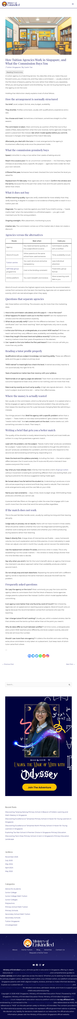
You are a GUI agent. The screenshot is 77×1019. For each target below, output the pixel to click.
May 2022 (9, 871)
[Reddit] (44, 655)
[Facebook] (29, 655)
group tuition (63, 470)
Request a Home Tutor (38, 953)
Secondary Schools (12, 918)
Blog (38, 950)
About (14, 950)
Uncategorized (11, 925)
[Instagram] (47, 655)
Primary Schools (11, 910)
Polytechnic (10, 903)
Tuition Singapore (13, 67)
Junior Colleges (11, 900)
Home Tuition (26, 950)
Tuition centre (12, 263)
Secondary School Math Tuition (17, 914)
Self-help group (12, 269)
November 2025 (11, 857)
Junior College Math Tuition (16, 896)
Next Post (70, 664)
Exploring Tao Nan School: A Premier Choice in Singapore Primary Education (35, 832)
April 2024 (9, 868)
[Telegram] (33, 655)
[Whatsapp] (40, 655)
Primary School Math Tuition (16, 907)
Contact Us (60, 950)
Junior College (11, 892)
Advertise (48, 950)
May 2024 (9, 864)
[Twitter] (36, 655)
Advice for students (13, 889)
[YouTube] (34, 965)
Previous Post (8, 664)
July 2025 (9, 860)
